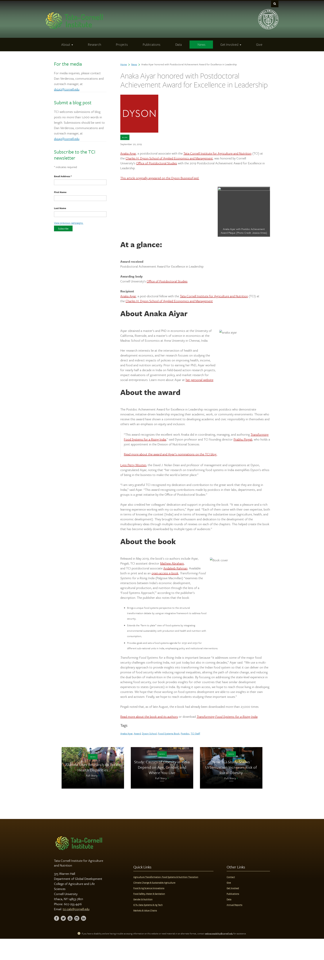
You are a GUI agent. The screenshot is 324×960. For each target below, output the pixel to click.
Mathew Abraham (172, 563)
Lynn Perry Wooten (133, 465)
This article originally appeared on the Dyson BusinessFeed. (159, 178)
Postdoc (185, 733)
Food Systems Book (169, 733)
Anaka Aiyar (128, 153)
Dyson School (149, 733)
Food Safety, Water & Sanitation (149, 893)
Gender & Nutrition (143, 899)
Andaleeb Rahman (175, 568)
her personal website (199, 379)
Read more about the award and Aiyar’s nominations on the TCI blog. (170, 454)
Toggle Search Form (274, 3)
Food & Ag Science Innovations (148, 888)
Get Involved (233, 888)
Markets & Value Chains (145, 910)
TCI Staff (195, 733)
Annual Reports (234, 905)
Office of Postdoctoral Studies (156, 163)
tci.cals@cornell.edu (76, 909)
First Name (60, 192)
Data (229, 899)
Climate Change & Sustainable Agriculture (154, 882)
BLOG (124, 137)
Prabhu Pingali (243, 439)
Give (229, 882)
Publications (233, 893)
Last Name (60, 208)
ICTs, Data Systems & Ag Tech (148, 905)
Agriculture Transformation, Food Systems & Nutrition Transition (165, 877)
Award (137, 733)
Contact (231, 877)
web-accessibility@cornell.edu (219, 933)
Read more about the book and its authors (149, 716)
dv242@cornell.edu (66, 89)
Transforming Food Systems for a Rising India (227, 716)
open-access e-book (165, 573)
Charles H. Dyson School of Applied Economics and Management (169, 158)
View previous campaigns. (68, 223)
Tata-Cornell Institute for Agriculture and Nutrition (217, 153)
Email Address (63, 176)
